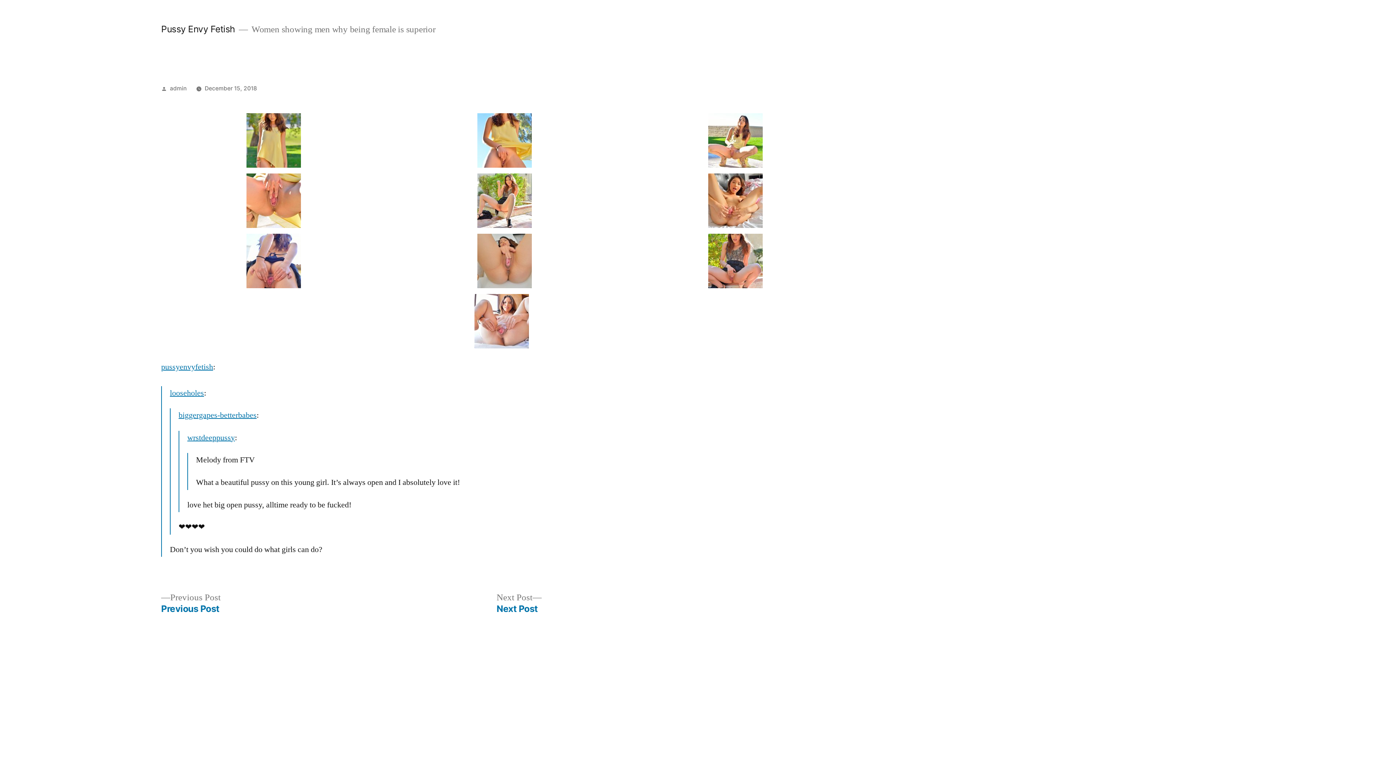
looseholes (187, 393)
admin (178, 88)
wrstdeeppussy (211, 438)
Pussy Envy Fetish (198, 29)
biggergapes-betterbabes (218, 415)
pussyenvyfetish (187, 367)
